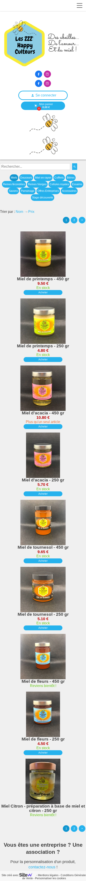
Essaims (77, 184)
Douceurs (26, 177)
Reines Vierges (37, 184)
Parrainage (27, 190)
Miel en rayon (43, 177)
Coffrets (59, 177)
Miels (14, 177)
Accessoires (69, 190)
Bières (71, 177)
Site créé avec (10, 875)
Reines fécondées (14, 184)
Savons (13, 190)
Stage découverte (42, 197)
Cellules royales (59, 184)
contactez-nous (41, 867)
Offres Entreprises (48, 190)
